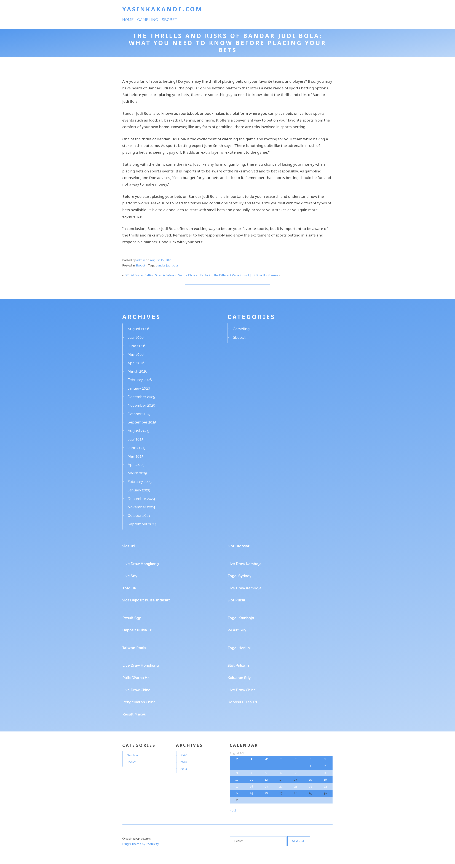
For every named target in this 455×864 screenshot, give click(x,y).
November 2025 (141, 405)
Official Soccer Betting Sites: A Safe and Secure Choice (160, 275)
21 (295, 786)
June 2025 (136, 447)
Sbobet (169, 19)
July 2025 (135, 439)
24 (237, 793)
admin (140, 260)
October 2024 (139, 515)
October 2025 (139, 414)
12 (266, 779)
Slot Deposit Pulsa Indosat (146, 600)
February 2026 (140, 380)
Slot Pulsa (236, 600)
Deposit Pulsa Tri (137, 630)
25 (251, 793)
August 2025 (138, 430)
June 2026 (136, 346)
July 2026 (136, 337)
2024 (183, 769)
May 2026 (136, 354)
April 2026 (136, 363)
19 (266, 786)
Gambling (147, 19)
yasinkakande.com (162, 9)
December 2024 (141, 498)
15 (310, 779)
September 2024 (142, 524)
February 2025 (140, 481)
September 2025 (142, 422)
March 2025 (137, 473)
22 (310, 786)
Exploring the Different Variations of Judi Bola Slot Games (239, 275)
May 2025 (135, 456)
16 (325, 779)
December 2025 (141, 397)
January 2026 (139, 388)
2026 (183, 755)
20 (281, 786)
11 (251, 779)
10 (237, 779)
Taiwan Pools (134, 647)
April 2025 (136, 464)
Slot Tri (128, 545)
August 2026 (138, 329)
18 (251, 786)
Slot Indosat (239, 545)
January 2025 (139, 490)
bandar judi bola (167, 265)
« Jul (233, 810)
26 (266, 793)
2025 (183, 762)
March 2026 (137, 371)
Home (128, 19)
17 (237, 786)
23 (325, 786)
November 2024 (141, 507)
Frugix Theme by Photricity (140, 844)
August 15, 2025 (161, 260)
